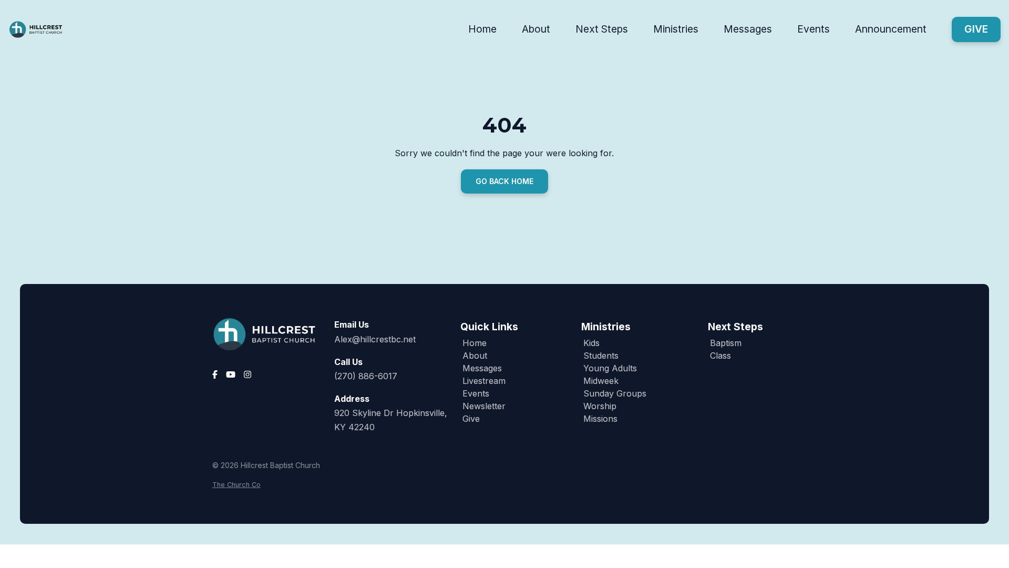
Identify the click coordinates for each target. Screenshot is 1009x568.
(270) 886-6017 (365, 376)
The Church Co (236, 485)
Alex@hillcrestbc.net (375, 339)
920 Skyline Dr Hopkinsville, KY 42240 (390, 420)
